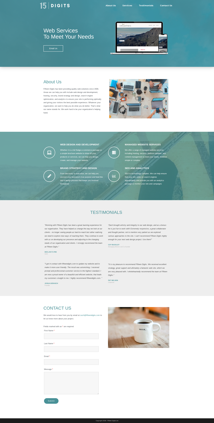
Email (47, 356)
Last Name (49, 343)
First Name (49, 331)
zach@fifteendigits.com (90, 315)
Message (48, 369)
